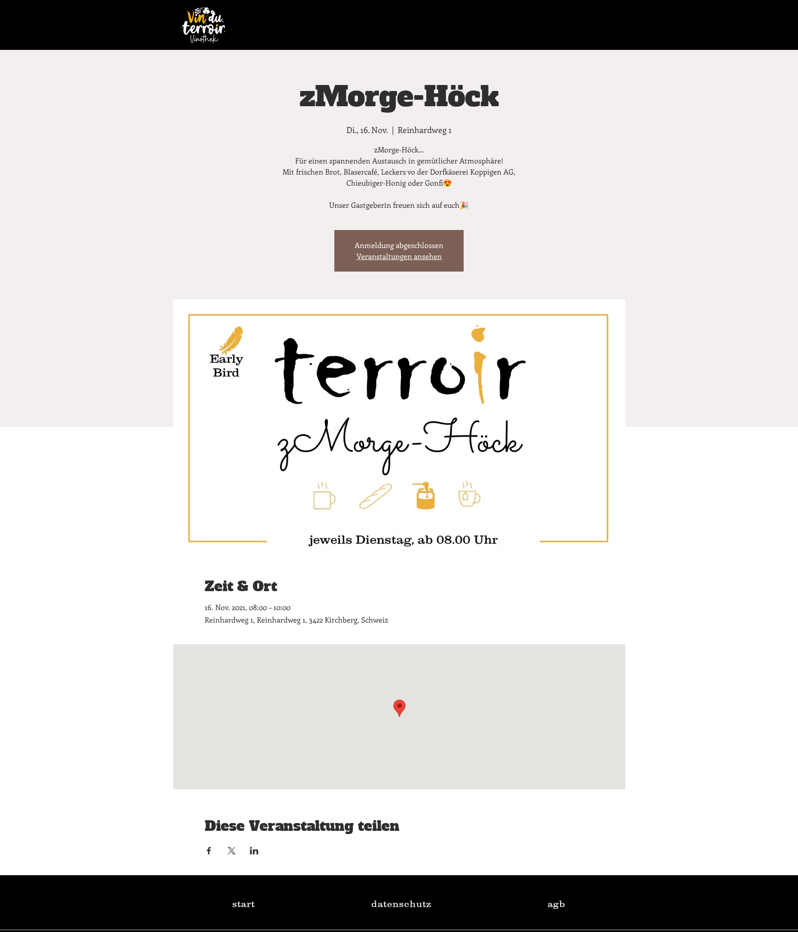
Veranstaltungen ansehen (399, 256)
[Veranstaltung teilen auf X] (231, 850)
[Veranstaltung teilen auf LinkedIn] (254, 850)
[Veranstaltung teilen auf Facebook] (209, 850)
